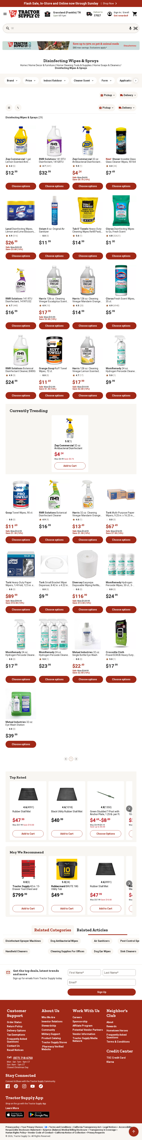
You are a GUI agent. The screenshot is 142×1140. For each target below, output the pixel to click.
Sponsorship (80, 1021)
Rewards (111, 1026)
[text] (71, 68)
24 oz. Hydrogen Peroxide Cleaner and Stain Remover (121, 370)
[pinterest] (16, 1086)
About (109, 1022)
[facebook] (8, 1086)
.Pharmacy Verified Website (53, 1048)
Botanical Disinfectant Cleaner (53, 514)
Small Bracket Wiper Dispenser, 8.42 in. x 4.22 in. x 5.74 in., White (53, 584)
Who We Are (48, 1017)
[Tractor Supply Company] (24, 14)
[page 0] (65, 758)
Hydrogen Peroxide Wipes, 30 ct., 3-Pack (119, 584)
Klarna (110, 1061)
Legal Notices (110, 1127)
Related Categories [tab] (52, 929)
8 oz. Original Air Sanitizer (52, 230)
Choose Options (105, 833)
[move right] (129, 442)
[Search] (7, 28)
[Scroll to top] (134, 1132)
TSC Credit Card (116, 1057)
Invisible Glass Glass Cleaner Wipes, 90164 (121, 160)
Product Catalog (51, 1038)
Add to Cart (70, 465)
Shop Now (108, 3)
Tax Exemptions (16, 1034)
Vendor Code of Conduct (40, 1133)
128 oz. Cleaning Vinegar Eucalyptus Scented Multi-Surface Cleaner (54, 300)
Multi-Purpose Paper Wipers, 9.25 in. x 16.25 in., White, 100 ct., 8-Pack (120, 514)
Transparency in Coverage (102, 1130)
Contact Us (13, 1045)
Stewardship (49, 1025)
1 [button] (71, 759)
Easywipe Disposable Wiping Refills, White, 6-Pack (86, 584)
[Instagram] (24, 1086)
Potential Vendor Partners (88, 1029)
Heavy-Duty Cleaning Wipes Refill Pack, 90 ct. (86, 230)
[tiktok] (41, 1086)
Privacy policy (12, 1127)
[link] (23, 65)
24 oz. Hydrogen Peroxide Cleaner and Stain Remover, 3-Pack (54, 653)
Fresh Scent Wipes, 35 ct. (120, 300)
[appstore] (15, 1114)
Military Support (51, 1034)
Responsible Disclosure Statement (23, 1130)
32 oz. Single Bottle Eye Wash (86, 653)
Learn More (12, 1108)
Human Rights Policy (16, 1133)
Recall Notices (15, 1050)
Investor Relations (52, 1021)
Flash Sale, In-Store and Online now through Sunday (61, 3)
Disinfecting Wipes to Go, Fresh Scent (120, 230)
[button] (116, 3)
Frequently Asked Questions (17, 1040)
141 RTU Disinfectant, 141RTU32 (19, 300)
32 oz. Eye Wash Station (19, 723)
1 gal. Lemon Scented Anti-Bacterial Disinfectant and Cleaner (20, 160)
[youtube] (32, 1086)
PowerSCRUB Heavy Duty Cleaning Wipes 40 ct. (120, 653)
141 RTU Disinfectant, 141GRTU (52, 160)
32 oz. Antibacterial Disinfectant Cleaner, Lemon (86, 160)
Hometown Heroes (117, 1030)
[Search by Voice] (130, 28)
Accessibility (125, 1127)
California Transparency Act (87, 1127)
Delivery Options (16, 1030)
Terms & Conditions (118, 1041)
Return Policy (14, 1026)
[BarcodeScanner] (136, 28)
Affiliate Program (82, 1025)
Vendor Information (84, 1034)
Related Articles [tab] (92, 929)
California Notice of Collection (70, 1133)
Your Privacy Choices (32, 1127)
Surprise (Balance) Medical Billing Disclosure (65, 1130)
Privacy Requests (96, 1133)
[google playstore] (39, 1114)
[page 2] (76, 758)
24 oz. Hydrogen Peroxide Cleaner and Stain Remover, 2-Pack (20, 653)
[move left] (13, 442)
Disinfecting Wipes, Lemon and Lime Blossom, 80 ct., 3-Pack (20, 230)
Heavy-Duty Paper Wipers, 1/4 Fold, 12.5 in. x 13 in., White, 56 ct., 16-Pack (21, 584)
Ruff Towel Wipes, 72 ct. (53, 370)
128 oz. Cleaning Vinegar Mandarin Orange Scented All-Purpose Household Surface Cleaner (87, 300)
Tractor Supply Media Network (85, 1039)
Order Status (14, 1022)
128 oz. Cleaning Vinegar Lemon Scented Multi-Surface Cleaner (85, 370)
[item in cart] (135, 13)
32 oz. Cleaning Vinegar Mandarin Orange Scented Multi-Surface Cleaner (86, 514)
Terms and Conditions (60, 1127)
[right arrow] (136, 80)
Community (48, 1029)
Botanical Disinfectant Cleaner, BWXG (21, 370)
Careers (77, 1017)
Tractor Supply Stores (54, 1042)
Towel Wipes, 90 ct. (19, 512)
